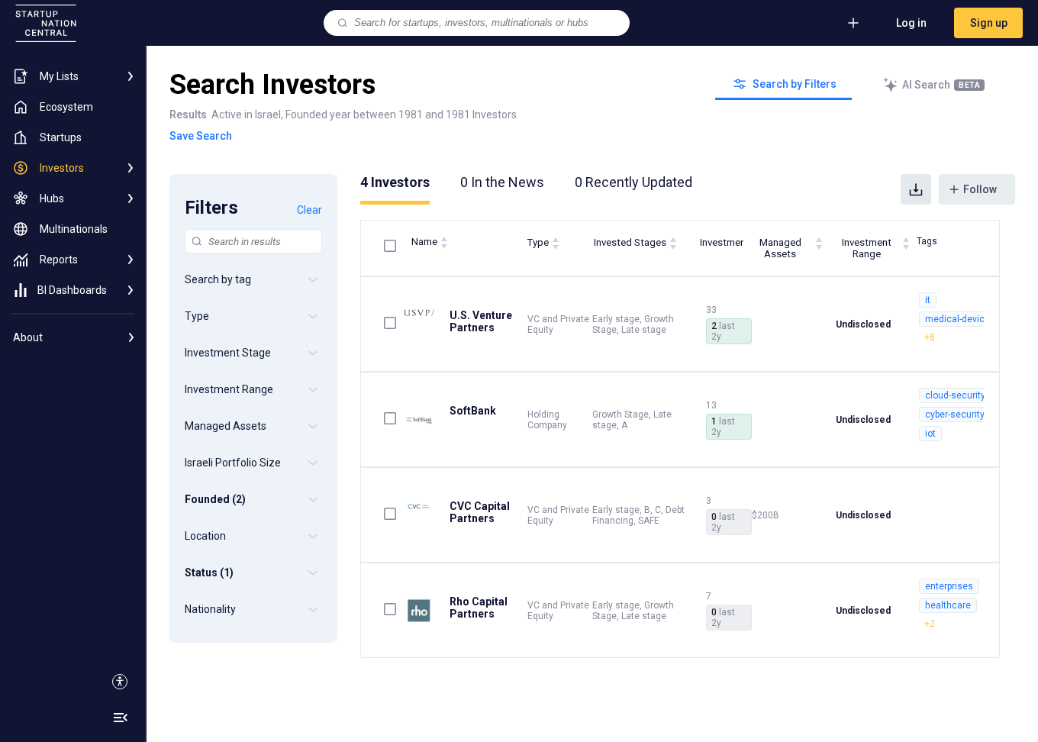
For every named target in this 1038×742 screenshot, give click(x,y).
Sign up (988, 23)
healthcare (948, 605)
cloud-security (955, 395)
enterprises (949, 586)
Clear (309, 210)
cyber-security (955, 414)
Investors (395, 182)
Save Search (200, 136)
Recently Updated (633, 182)
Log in (911, 23)
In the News (502, 182)
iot (930, 433)
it (927, 300)
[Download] (916, 189)
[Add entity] (853, 23)
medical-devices (960, 319)
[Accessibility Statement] (119, 681)
